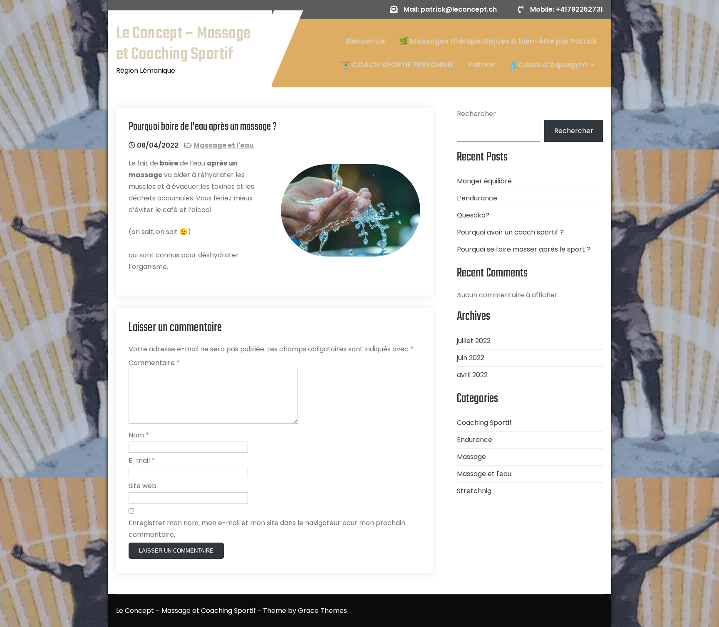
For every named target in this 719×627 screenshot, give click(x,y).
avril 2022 (472, 375)
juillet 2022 (474, 341)
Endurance (474, 439)
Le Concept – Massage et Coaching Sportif (183, 44)
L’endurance (477, 198)
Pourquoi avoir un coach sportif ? (510, 232)
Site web (142, 486)
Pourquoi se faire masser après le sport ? (523, 249)
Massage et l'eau (223, 145)
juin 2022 (470, 358)
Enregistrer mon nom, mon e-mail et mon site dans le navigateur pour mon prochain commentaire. (267, 528)
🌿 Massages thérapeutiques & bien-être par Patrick (498, 41)
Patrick (482, 65)
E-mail (142, 460)
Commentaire (154, 363)
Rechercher (476, 113)
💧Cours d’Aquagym (548, 65)
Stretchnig (474, 491)
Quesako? (473, 215)
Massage (471, 457)
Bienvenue (365, 41)
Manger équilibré (484, 181)
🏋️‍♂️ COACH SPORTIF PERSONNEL (397, 65)
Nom (139, 435)
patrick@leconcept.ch (459, 9)
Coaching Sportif (484, 422)
